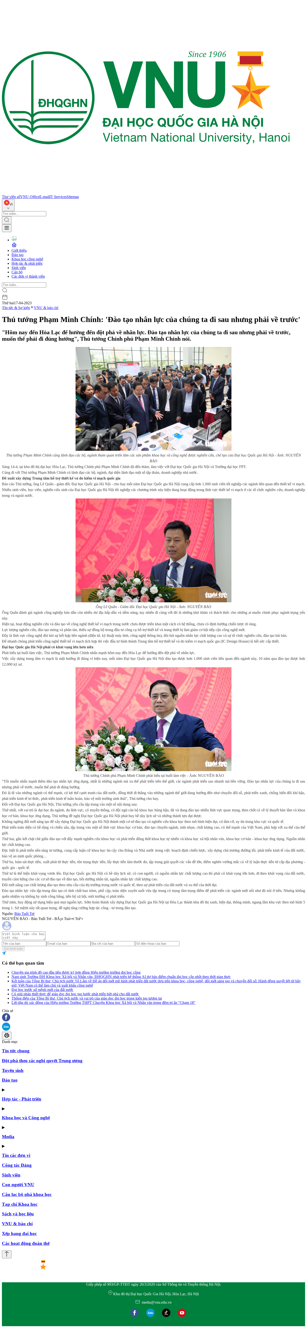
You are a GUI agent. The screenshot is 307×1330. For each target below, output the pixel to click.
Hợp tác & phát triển (27, 263)
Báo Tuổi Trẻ (24, 914)
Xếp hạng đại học (19, 1233)
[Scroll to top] (7, 1254)
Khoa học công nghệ (27, 259)
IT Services (58, 197)
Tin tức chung (16, 1050)
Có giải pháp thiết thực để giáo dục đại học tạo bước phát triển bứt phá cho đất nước (75, 994)
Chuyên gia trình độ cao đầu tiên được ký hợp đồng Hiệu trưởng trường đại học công (76, 972)
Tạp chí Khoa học (19, 1204)
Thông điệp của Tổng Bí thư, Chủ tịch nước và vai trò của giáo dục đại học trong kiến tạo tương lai (87, 998)
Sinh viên (19, 268)
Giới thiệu (19, 250)
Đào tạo (18, 255)
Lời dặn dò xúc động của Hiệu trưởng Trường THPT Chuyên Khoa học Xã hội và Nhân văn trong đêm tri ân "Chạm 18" (103, 1003)
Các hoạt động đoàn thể (25, 1243)
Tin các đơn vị (16, 1155)
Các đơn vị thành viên (28, 276)
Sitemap (73, 197)
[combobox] (8, 205)
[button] (153, 1017)
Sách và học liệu (18, 1213)
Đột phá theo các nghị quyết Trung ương (42, 1060)
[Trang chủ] (146, 192)
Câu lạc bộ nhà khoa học (27, 1194)
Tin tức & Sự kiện (16, 308)
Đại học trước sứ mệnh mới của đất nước (42, 990)
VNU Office (29, 197)
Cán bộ (17, 272)
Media (8, 1136)
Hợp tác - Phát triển (21, 1098)
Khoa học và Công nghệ (26, 1117)
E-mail (44, 197)
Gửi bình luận (13, 948)
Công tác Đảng (17, 1165)
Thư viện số (11, 197)
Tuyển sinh (13, 1070)
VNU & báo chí (46, 308)
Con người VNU (18, 1184)
